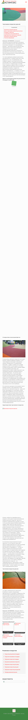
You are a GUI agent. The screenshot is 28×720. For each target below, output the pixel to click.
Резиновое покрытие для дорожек (12, 669)
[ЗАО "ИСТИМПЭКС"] (8, 2)
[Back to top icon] (14, 710)
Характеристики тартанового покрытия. (12, 35)
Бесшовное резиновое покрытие (12, 661)
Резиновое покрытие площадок (12, 659)
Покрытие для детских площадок (12, 654)
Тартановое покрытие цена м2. (10, 29)
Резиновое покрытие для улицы (12, 664)
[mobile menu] (26, 2)
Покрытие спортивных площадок (12, 656)
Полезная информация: (9, 37)
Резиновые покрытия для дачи (11, 667)
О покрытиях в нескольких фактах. (11, 33)
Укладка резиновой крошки (11, 672)
